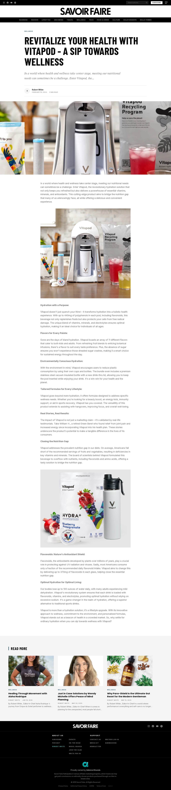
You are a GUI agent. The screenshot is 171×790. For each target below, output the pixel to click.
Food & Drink (103, 20)
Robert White (37, 90)
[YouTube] (11, 3)
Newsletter (95, 746)
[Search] (146, 2)
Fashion (34, 20)
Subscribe (156, 2)
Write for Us (75, 753)
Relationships (130, 20)
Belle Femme (146, 20)
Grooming (58, 20)
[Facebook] (8, 3)
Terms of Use (101, 786)
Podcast (56, 743)
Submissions (111, 743)
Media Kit (94, 743)
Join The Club (75, 750)
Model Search (75, 746)
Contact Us (95, 739)
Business (23, 20)
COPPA (91, 786)
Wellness (81, 20)
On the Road (75, 743)
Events (72, 739)
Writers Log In (112, 739)
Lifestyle (46, 20)
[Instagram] (4, 3)
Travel (70, 20)
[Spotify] (15, 3)
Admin (110, 786)
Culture (116, 20)
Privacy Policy (63, 786)
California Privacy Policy (78, 786)
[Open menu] (166, 2)
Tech (91, 20)
